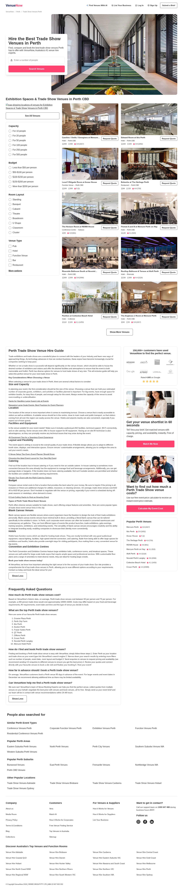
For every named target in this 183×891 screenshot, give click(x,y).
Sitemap (52, 837)
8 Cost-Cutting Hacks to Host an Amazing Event (29, 497)
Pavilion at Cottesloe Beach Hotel (77, 316)
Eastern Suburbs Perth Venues (21, 746)
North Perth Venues (59, 746)
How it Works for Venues (103, 809)
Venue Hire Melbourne (145, 863)
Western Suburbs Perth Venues (22, 752)
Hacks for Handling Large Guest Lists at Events (29, 401)
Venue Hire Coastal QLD (16, 858)
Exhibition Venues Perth (104, 728)
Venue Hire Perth (143, 869)
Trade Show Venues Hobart (148, 783)
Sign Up (153, 5)
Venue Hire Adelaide (14, 852)
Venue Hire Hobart (13, 863)
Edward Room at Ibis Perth (133, 137)
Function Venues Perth (146, 728)
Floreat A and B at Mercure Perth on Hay (139, 227)
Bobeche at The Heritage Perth (135, 182)
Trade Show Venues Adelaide (21, 783)
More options (15, 271)
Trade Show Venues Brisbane (64, 783)
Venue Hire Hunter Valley (59, 863)
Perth (18, 12)
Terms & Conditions (14, 825)
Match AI (53, 814)
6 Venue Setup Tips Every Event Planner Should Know (32, 454)
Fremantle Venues (101, 765)
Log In (141, 5)
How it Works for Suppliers (104, 814)
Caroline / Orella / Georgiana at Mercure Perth (80, 137)
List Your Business (122, 5)
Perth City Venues (101, 746)
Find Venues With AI (98, 5)
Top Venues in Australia (59, 831)
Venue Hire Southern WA (103, 875)
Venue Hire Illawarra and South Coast (109, 863)
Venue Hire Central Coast (147, 852)
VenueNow (10, 12)
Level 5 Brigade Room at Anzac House (79, 182)
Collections (10, 837)
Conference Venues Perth (19, 728)
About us (9, 809)
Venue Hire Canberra (102, 852)
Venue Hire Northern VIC (103, 869)
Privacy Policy (11, 820)
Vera (51, 809)
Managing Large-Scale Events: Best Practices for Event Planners (36, 405)
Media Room (11, 814)
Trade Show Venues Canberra (107, 783)
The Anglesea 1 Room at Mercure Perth (138, 316)
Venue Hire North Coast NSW (18, 869)
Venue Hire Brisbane (58, 852)
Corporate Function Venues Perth (66, 728)
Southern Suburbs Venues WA (149, 746)
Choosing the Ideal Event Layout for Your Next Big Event (32, 458)
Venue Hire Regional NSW (17, 875)
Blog (8, 831)
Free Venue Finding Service (61, 825)
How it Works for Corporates (61, 820)
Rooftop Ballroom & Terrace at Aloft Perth (140, 271)
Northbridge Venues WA (146, 765)
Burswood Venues (16, 765)
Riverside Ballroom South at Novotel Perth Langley (78, 271)
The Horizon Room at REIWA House (78, 227)
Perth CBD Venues (16, 770)
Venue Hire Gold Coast (146, 858)
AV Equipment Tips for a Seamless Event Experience (31, 437)
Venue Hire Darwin (57, 858)
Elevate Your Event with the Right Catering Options (30, 478)
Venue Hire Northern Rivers (61, 869)
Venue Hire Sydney (144, 875)
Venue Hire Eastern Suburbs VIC (107, 858)
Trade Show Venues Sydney (20, 788)
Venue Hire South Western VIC (62, 875)
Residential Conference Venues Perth (25, 733)
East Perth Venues (59, 765)
